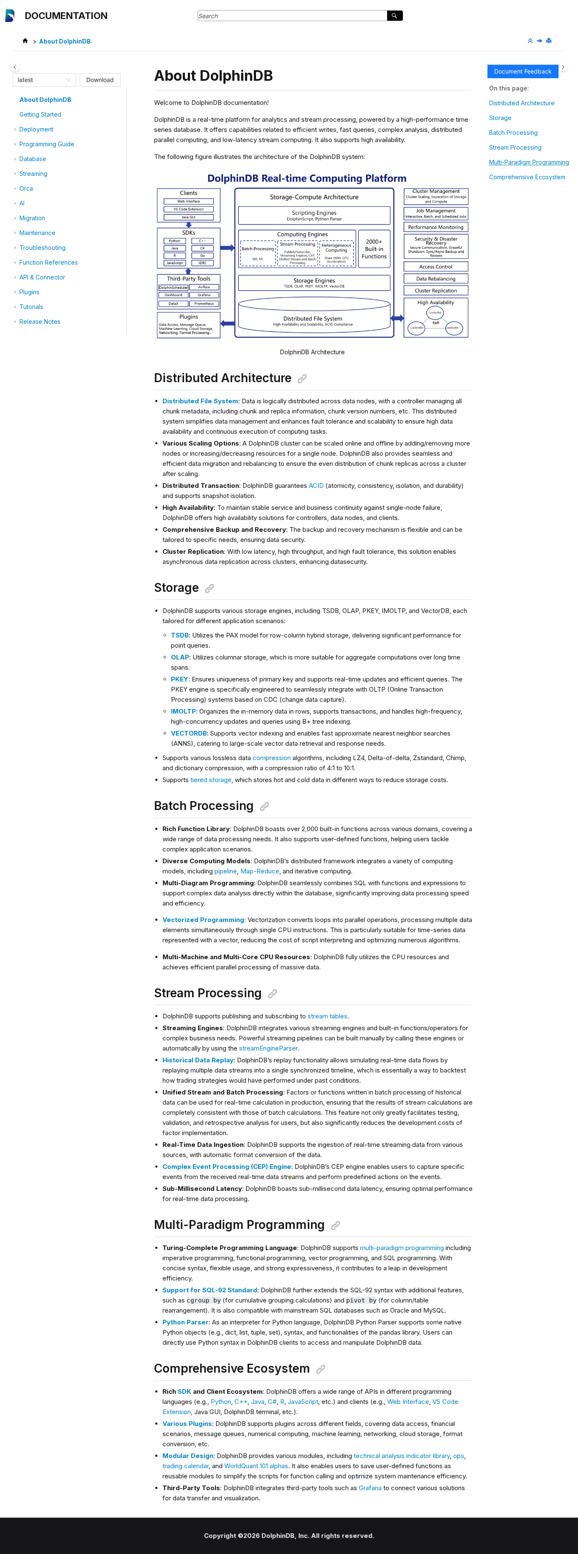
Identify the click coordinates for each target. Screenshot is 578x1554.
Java (257, 1402)
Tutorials (31, 306)
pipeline (226, 871)
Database (32, 158)
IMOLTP (183, 711)
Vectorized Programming (203, 920)
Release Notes (40, 321)
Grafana (370, 1488)
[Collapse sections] (531, 41)
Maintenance (37, 232)
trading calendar (185, 1466)
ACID (316, 486)
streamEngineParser (268, 1048)
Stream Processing (515, 147)
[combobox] (40, 80)
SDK (184, 1391)
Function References (48, 262)
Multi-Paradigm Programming (529, 162)
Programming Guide (46, 144)
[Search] (395, 15)
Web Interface (408, 1402)
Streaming (33, 173)
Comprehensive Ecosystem (527, 177)
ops (458, 1456)
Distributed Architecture (522, 103)
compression (272, 758)
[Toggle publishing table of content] (15, 67)
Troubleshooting (42, 247)
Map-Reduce (259, 871)
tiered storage (210, 780)
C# (272, 1402)
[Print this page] (550, 41)
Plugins (29, 291)
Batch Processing (513, 132)
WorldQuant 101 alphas (256, 1466)
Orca (26, 188)
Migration (32, 218)
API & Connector (42, 277)
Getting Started (40, 114)
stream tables (327, 1016)
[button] (16, 100)
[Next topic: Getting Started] (540, 41)
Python (221, 1402)
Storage (500, 117)
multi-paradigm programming (402, 1248)
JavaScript (303, 1402)
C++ (241, 1402)
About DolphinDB (65, 41)
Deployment (36, 129)
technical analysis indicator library (402, 1456)
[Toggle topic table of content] (563, 67)
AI (22, 203)
